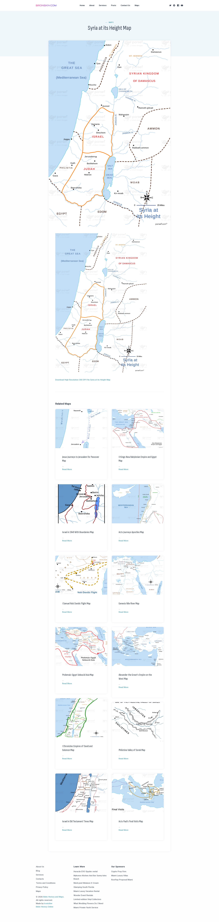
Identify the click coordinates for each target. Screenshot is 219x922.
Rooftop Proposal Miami (122, 880)
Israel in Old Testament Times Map (77, 821)
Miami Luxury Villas (119, 875)
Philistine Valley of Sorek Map (132, 750)
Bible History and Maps (53, 897)
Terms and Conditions (45, 883)
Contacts (40, 879)
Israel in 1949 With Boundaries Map (78, 532)
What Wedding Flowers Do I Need (88, 903)
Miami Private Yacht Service (86, 907)
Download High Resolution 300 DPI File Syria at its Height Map (82, 380)
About (91, 5)
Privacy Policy (42, 887)
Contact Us (125, 5)
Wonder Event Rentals (83, 895)
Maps (137, 5)
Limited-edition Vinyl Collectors (87, 899)
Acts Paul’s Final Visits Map (131, 821)
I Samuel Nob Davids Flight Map (76, 603)
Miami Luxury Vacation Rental (86, 891)
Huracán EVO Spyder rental (86, 871)
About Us (40, 867)
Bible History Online (44, 907)
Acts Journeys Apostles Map (131, 532)
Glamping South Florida (84, 887)
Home (82, 5)
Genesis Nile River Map (129, 603)
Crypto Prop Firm (118, 871)
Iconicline (48, 903)
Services (102, 5)
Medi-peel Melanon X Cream (86, 883)
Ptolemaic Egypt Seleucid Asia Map (78, 674)
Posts (113, 5)
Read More (67, 469)
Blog (38, 871)
